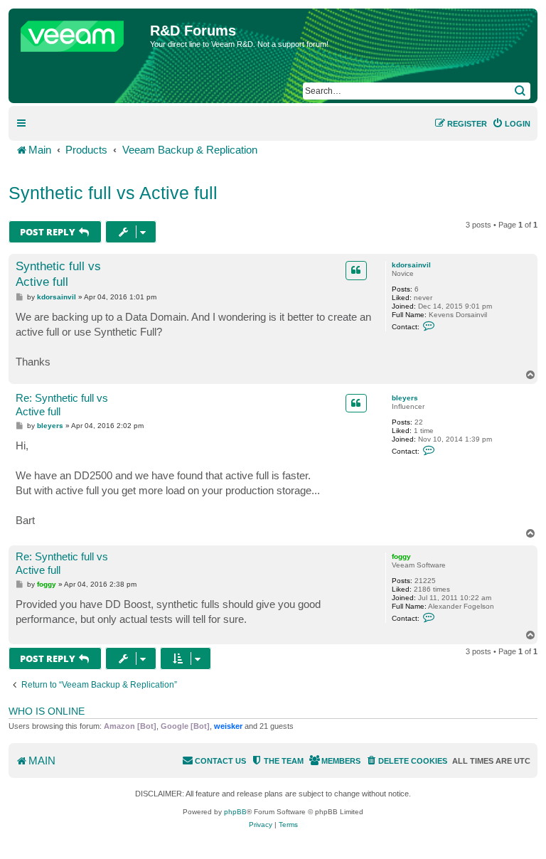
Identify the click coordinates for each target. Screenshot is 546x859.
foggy (401, 556)
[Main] (81, 32)
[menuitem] (511, 123)
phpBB (235, 812)
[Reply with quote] (356, 270)
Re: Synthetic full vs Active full (62, 404)
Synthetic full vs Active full (113, 193)
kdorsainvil (411, 265)
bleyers (405, 398)
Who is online (47, 711)
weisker (228, 726)
